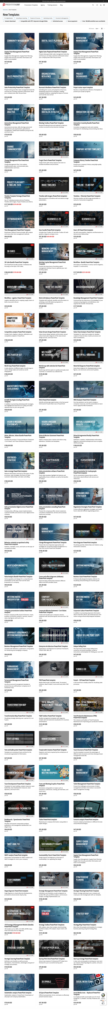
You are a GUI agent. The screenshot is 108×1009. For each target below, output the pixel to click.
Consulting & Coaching (21, 18)
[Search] (93, 5)
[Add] (32, 47)
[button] (97, 28)
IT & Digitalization (8, 18)
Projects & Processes (35, 18)
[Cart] (104, 5)
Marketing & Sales (47, 18)
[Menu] (106, 993)
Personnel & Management (62, 18)
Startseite (5, 9)
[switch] (103, 1003)
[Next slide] (32, 41)
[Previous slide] (6, 41)
